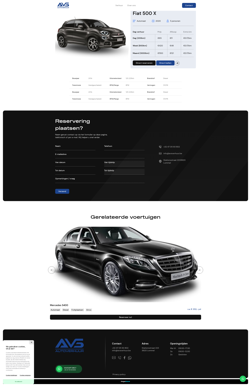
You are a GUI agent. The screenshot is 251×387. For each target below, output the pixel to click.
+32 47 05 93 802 (171, 146)
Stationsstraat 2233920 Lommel (174, 161)
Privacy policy (119, 374)
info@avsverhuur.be (172, 153)
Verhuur (119, 5)
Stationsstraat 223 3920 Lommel (150, 349)
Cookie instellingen (11, 375)
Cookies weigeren (25, 375)
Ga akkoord (18, 381)
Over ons (131, 5)
